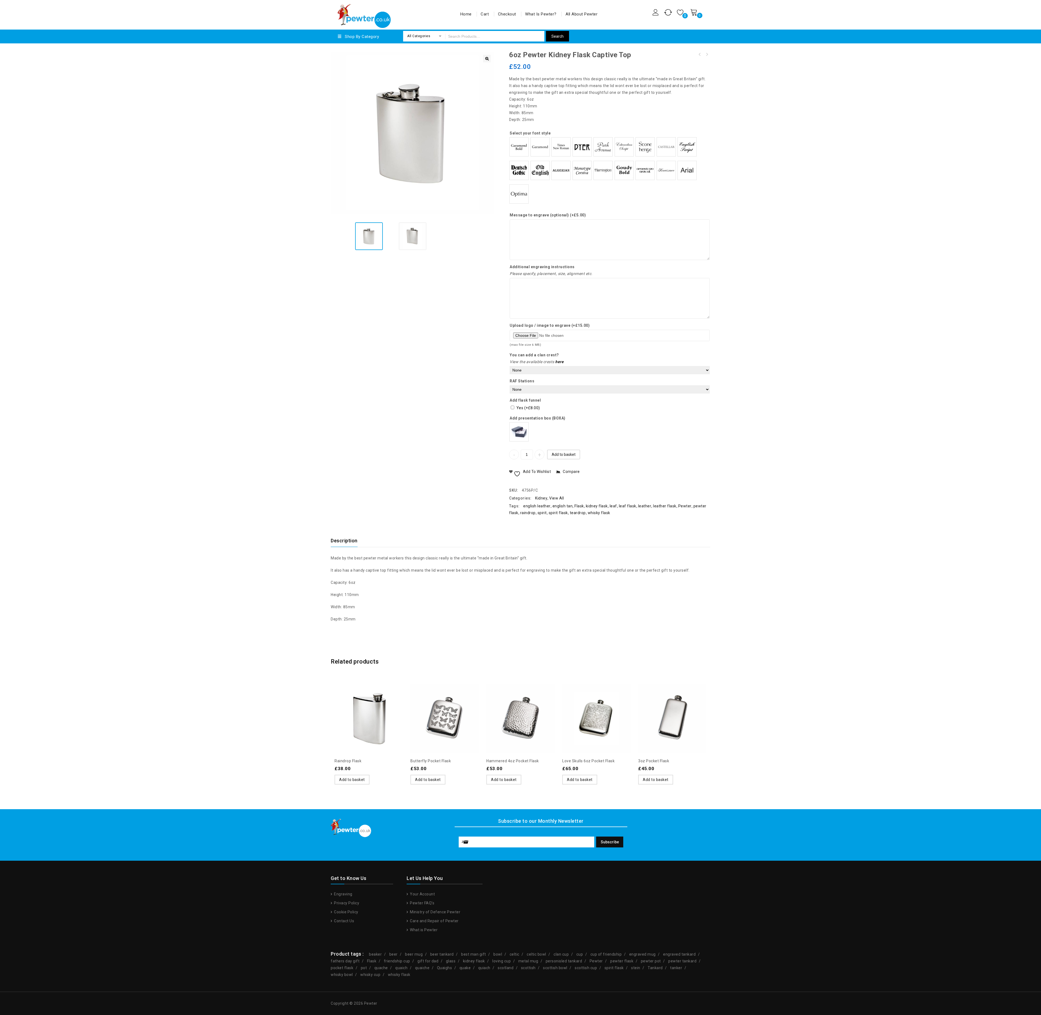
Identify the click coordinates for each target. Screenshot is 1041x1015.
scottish (528, 968)
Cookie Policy (345, 912)
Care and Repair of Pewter (434, 921)
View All (556, 498)
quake (465, 968)
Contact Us (343, 921)
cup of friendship (606, 954)
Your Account (422, 894)
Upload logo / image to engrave (550, 325)
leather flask (664, 506)
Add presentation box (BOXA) (538, 418)
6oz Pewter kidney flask (707, 54)
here (559, 362)
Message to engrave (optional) (548, 215)
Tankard (655, 968)
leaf (613, 506)
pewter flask (621, 961)
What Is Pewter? (541, 14)
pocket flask (342, 968)
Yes (528, 408)
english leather (537, 506)
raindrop (528, 513)
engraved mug (642, 954)
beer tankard (442, 954)
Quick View (379, 705)
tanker (676, 968)
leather (644, 506)
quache (381, 968)
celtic (514, 954)
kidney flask (597, 506)
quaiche (422, 968)
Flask (579, 506)
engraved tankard (679, 954)
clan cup (561, 954)
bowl (497, 954)
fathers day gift (345, 961)
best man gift (473, 954)
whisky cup (370, 974)
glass (451, 961)
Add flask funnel (525, 400)
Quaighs (444, 968)
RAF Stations (522, 381)
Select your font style (530, 133)
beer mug (414, 954)
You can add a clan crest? (534, 355)
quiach (484, 968)
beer (393, 954)
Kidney (541, 498)
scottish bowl (555, 968)
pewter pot (651, 961)
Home (466, 14)
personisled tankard (564, 961)
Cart (485, 14)
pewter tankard (682, 961)
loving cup (501, 961)
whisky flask (599, 513)
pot (364, 968)
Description (344, 540)
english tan (562, 506)
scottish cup (586, 968)
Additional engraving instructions (542, 267)
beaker (375, 954)
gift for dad (427, 961)
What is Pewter (423, 930)
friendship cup (397, 961)
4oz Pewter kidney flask (700, 54)
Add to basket (564, 454)
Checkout (507, 14)
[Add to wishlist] (357, 705)
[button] (487, 58)
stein (635, 968)
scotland (505, 968)
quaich (401, 968)
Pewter (685, 506)
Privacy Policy (346, 903)
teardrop (578, 513)
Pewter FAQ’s (421, 903)
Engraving (342, 894)
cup (579, 954)
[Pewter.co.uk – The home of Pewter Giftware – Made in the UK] (364, 14)
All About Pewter (581, 14)
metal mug (528, 961)
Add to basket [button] (352, 779)
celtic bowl (536, 954)
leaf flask (627, 506)
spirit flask (558, 513)
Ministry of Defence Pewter (434, 912)
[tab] (347, 540)
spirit (542, 513)
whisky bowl (342, 974)
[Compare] (368, 705)
